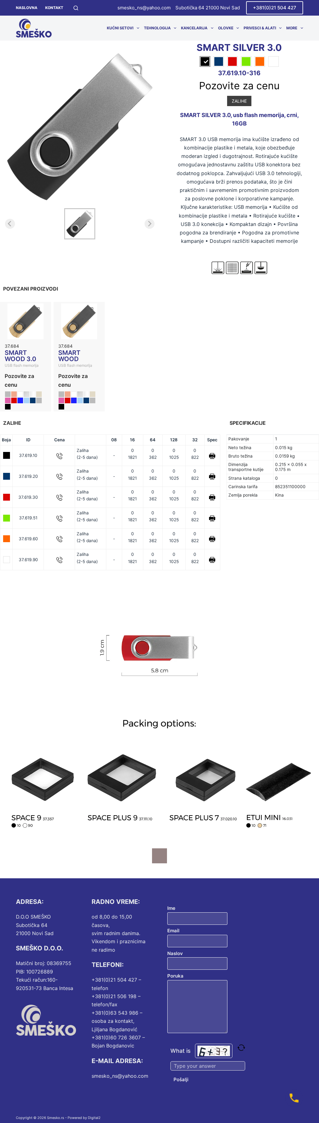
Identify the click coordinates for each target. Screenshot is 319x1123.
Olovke (225, 28)
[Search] (76, 8)
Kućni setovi (120, 28)
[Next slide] (150, 224)
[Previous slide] (10, 224)
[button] (79, 223)
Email (173, 931)
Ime (171, 908)
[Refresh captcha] (241, 1048)
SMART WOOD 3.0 (20, 356)
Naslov (175, 953)
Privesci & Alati (260, 28)
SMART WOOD (69, 356)
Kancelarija (194, 28)
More (291, 28)
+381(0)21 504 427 (274, 8)
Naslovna (26, 7)
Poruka (175, 976)
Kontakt (54, 7)
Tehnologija (157, 28)
